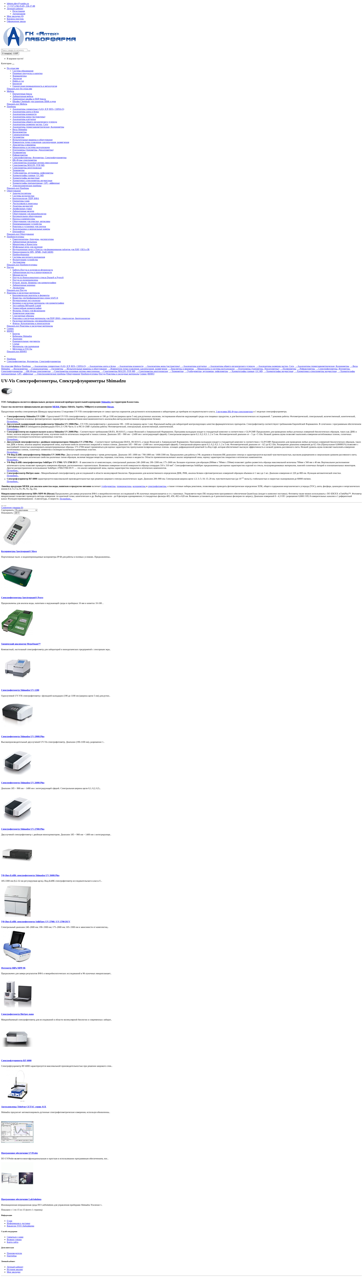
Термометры (18, 170)
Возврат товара (14, 1239)
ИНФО (10, 331)
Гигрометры (18, 137)
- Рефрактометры (306, 369)
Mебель (10, 91)
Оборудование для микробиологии (29, 213)
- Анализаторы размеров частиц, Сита (274, 366)
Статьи (15, 344)
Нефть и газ (18, 81)
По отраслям (13, 68)
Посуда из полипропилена (25, 280)
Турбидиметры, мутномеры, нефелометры (32, 173)
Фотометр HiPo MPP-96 (13, 968)
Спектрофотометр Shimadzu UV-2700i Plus (22, 829)
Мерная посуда (19, 275)
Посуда (10, 267)
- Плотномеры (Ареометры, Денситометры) (257, 369)
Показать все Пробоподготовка (22, 265)
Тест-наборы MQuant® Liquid (26, 305)
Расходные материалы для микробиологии (33, 321)
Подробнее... (13, 429)
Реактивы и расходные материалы (23, 293)
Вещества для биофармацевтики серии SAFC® (35, 298)
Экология (17, 78)
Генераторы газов (20, 201)
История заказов (15, 1269)
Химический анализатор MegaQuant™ (21, 644)
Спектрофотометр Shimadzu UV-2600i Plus (22, 782)
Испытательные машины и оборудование (32, 139)
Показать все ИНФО (17, 351)
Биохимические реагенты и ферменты (30, 295)
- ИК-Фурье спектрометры (37, 371)
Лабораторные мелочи (23, 211)
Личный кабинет (15, 1267)
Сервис (10, 328)
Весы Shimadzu (19, 129)
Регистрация (18, 11)
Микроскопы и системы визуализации (31, 147)
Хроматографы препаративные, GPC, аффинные (36, 183)
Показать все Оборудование (20, 234)
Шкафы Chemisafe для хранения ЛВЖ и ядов (34, 101)
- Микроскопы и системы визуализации (214, 369)
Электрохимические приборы (26, 185)
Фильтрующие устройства (25, 259)
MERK (56, 407)
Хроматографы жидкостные (26, 178)
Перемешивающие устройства (27, 224)
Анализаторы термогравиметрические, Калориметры (38, 127)
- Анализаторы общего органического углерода (231, 366)
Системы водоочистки (23, 196)
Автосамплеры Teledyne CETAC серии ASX (23, 1106)
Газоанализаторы (20, 134)
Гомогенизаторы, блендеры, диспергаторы (33, 239)
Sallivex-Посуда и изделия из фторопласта (32, 270)
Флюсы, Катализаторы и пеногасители (31, 323)
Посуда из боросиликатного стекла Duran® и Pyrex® (38, 277)
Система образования (22, 71)
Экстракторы (18, 262)
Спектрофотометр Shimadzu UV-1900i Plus (22, 736)
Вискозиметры (19, 132)
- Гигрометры (55, 369)
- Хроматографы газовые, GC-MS (246, 371)
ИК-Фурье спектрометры (24, 160)
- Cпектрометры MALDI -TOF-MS (117, 371)
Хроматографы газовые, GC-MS (28, 175)
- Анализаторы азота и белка (101, 366)
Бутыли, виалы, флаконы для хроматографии (34, 282)
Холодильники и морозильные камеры (31, 229)
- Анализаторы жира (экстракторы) (162, 366)
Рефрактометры (20, 155)
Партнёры (12, 1256)
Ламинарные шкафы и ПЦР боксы (29, 99)
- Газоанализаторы (38, 369)
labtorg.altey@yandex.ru (18, 3)
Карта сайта (12, 1242)
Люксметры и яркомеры (24, 145)
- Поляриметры (288, 369)
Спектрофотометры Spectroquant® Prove (22, 597)
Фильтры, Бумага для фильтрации (28, 310)
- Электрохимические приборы (50, 374)
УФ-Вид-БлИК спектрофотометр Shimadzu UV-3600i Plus (30, 875)
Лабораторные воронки (23, 285)
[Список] (2, 505)
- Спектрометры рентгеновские (152, 371)
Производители (14, 1253)
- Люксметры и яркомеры (181, 369)
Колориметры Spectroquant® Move (19, 551)
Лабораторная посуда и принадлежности (32, 272)
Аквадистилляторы (21, 193)
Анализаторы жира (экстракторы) (28, 117)
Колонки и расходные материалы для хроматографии (38, 303)
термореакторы (124, 486)
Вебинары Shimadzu (22, 336)
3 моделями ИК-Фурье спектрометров (234, 411)
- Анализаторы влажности (129, 366)
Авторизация (18, 13)
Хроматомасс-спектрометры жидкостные (32, 180)
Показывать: (7, 513)
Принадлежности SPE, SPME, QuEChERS (32, 252)
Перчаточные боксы (22, 94)
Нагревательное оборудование (27, 216)
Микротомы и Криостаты (24, 244)
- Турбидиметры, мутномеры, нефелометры (206, 371)
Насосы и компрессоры (23, 219)
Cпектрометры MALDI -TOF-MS (28, 165)
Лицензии (17, 338)
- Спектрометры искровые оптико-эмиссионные (75, 371)
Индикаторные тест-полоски (26, 300)
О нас (9, 1221)
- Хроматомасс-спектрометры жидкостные (315, 371)
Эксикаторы (18, 287)
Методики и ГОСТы (22, 349)
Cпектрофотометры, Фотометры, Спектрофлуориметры (39, 157)
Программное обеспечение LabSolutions (21, 1199)
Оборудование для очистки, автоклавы (31, 221)
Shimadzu (106, 402)
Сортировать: (7, 510)
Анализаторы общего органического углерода (34, 122)
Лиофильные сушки (22, 208)
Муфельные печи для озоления (27, 247)
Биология (17, 83)
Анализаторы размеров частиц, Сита (30, 124)
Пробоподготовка (15, 236)
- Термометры (176, 371)
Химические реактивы (23, 313)
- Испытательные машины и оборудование (85, 369)
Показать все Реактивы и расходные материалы (30, 326)
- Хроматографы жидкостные (278, 371)
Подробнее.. (13, 421)
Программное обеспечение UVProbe (19, 1153)
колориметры (139, 486)
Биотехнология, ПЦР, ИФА (25, 198)
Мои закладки (13, 1272)
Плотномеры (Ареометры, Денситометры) (32, 150)
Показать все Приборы (18, 188)
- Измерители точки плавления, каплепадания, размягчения (137, 369)
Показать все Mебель (17, 104)
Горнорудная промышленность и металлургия (34, 86)
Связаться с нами (15, 1237)
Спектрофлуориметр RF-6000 (16, 1060)
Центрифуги (18, 231)
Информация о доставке (18, 1223)
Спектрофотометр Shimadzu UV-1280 (20, 690)
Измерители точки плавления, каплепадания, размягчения (40, 142)
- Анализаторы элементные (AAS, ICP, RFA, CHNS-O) (58, 366)
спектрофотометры (157, 486)
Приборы (11, 106)
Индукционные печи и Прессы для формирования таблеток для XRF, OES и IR (50, 249)
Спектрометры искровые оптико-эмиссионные (35, 162)
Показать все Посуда (17, 290)
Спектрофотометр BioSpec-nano (17, 1014)
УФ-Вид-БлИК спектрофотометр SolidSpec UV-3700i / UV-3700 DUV (35, 921)
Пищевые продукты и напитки (27, 73)
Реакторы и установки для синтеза (29, 226)
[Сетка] (5, 505)
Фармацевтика (19, 76)
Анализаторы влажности (24, 114)
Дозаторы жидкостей (22, 206)
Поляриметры (19, 152)
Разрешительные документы (26, 341)
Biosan (110, 407)
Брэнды (16, 333)
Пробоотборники (20, 254)
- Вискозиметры (19, 369)
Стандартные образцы (23, 316)
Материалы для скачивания (25, 346)
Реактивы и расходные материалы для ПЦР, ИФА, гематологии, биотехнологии (51, 318)
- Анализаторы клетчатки (193, 366)
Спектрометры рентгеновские (27, 168)
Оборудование (14, 191)
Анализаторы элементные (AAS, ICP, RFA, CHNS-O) (38, 109)
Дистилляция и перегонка (25, 203)
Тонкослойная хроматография (26, 308)
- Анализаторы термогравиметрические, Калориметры (322, 366)
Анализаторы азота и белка (25, 111)
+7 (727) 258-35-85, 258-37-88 (21, 6)
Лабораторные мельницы (24, 242)
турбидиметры (108, 486)
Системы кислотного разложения (28, 257)
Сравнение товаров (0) (12, 507)
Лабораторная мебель (22, 96)
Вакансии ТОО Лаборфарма (20, 1226)
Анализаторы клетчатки (24, 119)
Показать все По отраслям (19, 88)
